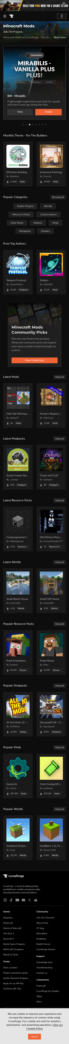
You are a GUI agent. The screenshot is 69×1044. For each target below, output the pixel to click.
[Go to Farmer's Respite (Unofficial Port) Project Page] (51, 405)
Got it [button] (34, 1036)
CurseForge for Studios (47, 991)
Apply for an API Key (13, 983)
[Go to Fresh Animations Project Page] (18, 652)
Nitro (39, 1002)
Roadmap (41, 939)
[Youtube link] (17, 900)
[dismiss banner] (64, 4)
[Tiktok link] (11, 900)
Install (48, 112)
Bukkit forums (43, 944)
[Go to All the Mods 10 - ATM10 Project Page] (18, 714)
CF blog (40, 928)
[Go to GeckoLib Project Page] (18, 776)
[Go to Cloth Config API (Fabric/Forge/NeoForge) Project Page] (51, 776)
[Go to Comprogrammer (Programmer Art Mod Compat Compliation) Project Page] (18, 529)
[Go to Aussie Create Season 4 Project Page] (18, 467)
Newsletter (41, 934)
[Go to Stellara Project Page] (51, 272)
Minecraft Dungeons (13, 949)
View (20, 112)
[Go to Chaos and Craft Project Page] (51, 467)
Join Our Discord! (45, 918)
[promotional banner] (34, 5)
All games (8, 918)
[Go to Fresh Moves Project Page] (51, 652)
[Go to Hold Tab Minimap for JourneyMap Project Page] (18, 405)
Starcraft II (8, 939)
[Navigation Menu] (4, 16)
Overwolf (41, 986)
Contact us (41, 973)
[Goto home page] (11, 16)
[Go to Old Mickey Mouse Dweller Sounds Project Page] (51, 529)
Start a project (10, 968)
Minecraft (8, 923)
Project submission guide (15, 973)
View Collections (34, 360)
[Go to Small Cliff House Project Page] (51, 590)
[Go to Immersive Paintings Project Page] (51, 164)
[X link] (29, 900)
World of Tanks (10, 955)
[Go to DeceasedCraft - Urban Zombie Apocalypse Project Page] (51, 714)
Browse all (58, 197)
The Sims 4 (8, 934)
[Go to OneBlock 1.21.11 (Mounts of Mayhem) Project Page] (51, 837)
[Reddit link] (36, 900)
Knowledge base (44, 962)
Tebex (39, 996)
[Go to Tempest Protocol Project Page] (18, 272)
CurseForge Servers (45, 949)
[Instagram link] (5, 900)
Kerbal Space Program (14, 944)
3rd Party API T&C (12, 989)
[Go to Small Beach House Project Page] (18, 590)
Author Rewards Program (15, 978)
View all (59, 377)
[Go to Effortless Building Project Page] (18, 164)
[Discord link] (23, 900)
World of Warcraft (12, 928)
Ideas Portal (42, 923)
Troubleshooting (44, 968)
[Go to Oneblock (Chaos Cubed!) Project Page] (18, 837)
